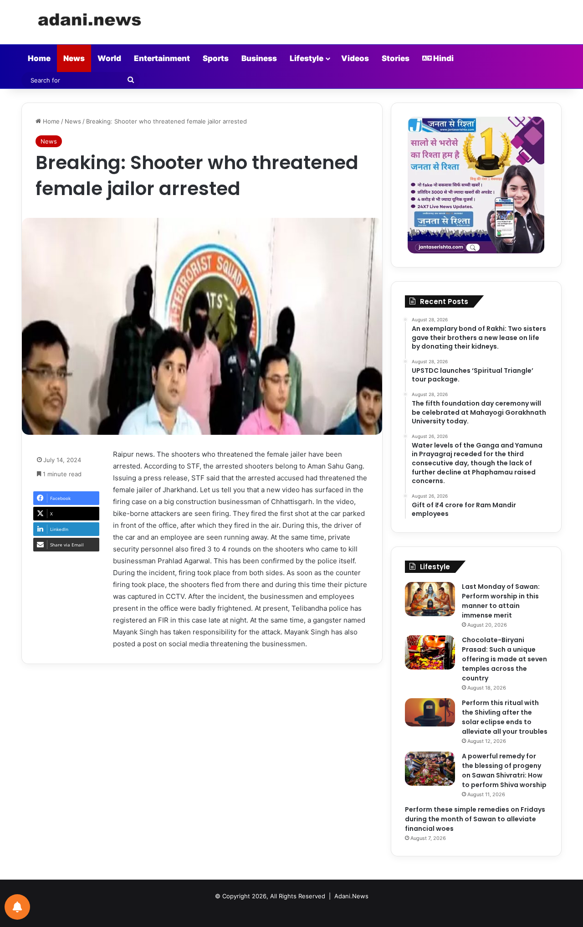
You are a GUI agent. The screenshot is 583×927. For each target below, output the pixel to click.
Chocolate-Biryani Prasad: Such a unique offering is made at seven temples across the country (504, 659)
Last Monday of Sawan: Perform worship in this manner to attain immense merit (501, 601)
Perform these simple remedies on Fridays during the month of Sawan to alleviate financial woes (475, 819)
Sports (216, 58)
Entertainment (162, 58)
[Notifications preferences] (17, 907)
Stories (395, 58)
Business (259, 58)
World (109, 58)
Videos (355, 58)
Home (39, 58)
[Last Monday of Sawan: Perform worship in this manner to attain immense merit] (430, 599)
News (74, 58)
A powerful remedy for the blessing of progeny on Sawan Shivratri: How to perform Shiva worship (504, 770)
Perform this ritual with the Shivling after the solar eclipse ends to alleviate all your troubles (504, 717)
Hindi (443, 58)
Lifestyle (306, 58)
